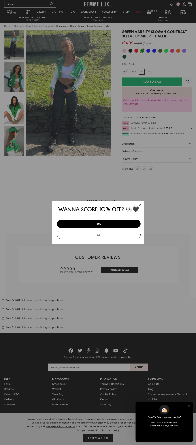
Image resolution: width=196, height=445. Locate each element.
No (98, 234)
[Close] (140, 205)
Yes (98, 223)
